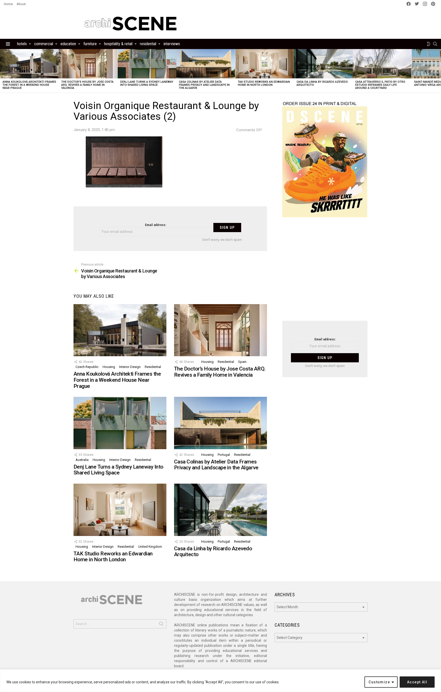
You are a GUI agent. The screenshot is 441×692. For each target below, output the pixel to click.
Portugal (224, 455)
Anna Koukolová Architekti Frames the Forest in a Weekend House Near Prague (29, 85)
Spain (242, 362)
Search (161, 624)
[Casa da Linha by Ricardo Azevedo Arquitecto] (323, 63)
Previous (2, 71)
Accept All (417, 682)
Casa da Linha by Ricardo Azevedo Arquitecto (322, 83)
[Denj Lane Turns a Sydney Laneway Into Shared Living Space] (147, 63)
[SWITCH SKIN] (428, 44)
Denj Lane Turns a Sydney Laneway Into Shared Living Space (146, 83)
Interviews (172, 43)
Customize (379, 682)
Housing (109, 367)
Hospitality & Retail (118, 43)
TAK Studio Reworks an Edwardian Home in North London (264, 83)
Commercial (43, 43)
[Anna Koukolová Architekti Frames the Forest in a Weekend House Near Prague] (29, 63)
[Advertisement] (325, 272)
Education (68, 43)
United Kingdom (150, 546)
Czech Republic (87, 367)
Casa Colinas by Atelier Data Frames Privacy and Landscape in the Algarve (204, 85)
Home (8, 4)
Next (438, 71)
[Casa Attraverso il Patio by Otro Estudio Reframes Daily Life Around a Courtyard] (382, 63)
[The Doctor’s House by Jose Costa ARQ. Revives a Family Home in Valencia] (88, 63)
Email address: (155, 225)
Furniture (90, 43)
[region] (220, 680)
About (21, 4)
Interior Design (130, 367)
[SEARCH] (435, 44)
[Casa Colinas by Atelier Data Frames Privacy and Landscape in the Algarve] (205, 63)
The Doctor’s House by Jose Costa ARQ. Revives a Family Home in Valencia (87, 85)
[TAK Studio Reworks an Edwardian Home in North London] (264, 63)
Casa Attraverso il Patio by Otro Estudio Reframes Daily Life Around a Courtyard (380, 85)
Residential (148, 43)
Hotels (22, 43)
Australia (82, 460)
